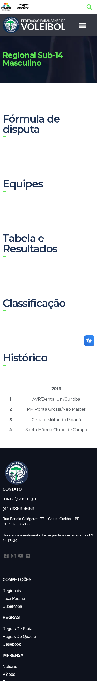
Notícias (10, 666)
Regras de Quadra (19, 636)
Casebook (12, 644)
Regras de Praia (17, 628)
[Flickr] (28, 555)
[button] (89, 7)
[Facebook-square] (6, 555)
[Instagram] (13, 555)
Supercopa (12, 606)
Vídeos (9, 674)
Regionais (12, 591)
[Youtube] (20, 555)
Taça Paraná (14, 598)
